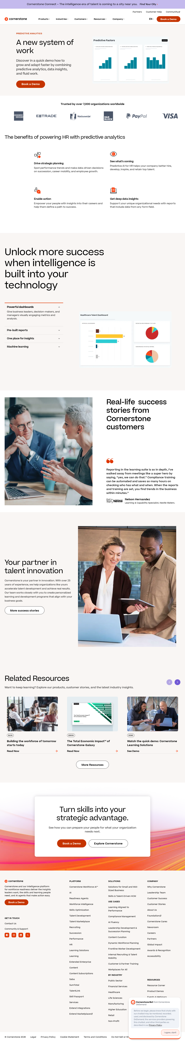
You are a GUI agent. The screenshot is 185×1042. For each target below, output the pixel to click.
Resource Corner (156, 985)
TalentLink (74, 990)
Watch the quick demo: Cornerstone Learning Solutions (152, 697)
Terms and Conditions (95, 1037)
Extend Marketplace (80, 1013)
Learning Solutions (79, 950)
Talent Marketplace (79, 921)
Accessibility (154, 956)
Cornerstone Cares (157, 921)
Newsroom (153, 927)
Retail (111, 1015)
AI (70, 892)
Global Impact (154, 944)
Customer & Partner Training (123, 963)
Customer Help (154, 11)
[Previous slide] (169, 682)
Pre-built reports (17, 330)
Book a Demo (168, 19)
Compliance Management (122, 916)
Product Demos (155, 991)
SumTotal (74, 985)
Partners (137, 11)
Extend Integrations (79, 1008)
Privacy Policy (48, 1037)
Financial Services (117, 986)
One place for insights (20, 338)
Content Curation (117, 937)
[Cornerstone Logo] (16, 19)
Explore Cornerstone (108, 844)
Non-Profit (113, 1021)
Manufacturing (116, 1003)
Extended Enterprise (80, 961)
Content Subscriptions (81, 973)
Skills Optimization (79, 910)
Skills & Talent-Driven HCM (122, 896)
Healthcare (114, 992)
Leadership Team (156, 892)
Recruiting (74, 927)
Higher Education (117, 1009)
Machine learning (17, 347)
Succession (75, 933)
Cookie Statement (69, 1037)
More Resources (92, 765)
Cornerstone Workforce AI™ (83, 886)
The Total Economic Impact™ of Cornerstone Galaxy (91, 697)
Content (73, 967)
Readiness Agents (78, 898)
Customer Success (157, 898)
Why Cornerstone (156, 886)
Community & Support (16, 928)
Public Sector (115, 980)
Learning (74, 956)
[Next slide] (177, 682)
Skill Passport (76, 996)
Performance (76, 938)
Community (172, 11)
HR (70, 944)
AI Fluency (113, 922)
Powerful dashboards (20, 307)
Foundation (153, 915)
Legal (33, 1037)
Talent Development (80, 915)
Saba (72, 979)
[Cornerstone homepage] (32, 881)
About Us (152, 910)
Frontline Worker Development (124, 948)
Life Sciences (115, 998)
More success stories (24, 611)
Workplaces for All (117, 969)
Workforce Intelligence (81, 904)
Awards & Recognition (159, 950)
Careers (151, 933)
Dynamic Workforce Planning (123, 943)
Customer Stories (156, 904)
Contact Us (10, 923)
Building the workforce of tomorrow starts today (30, 697)
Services (73, 1002)
